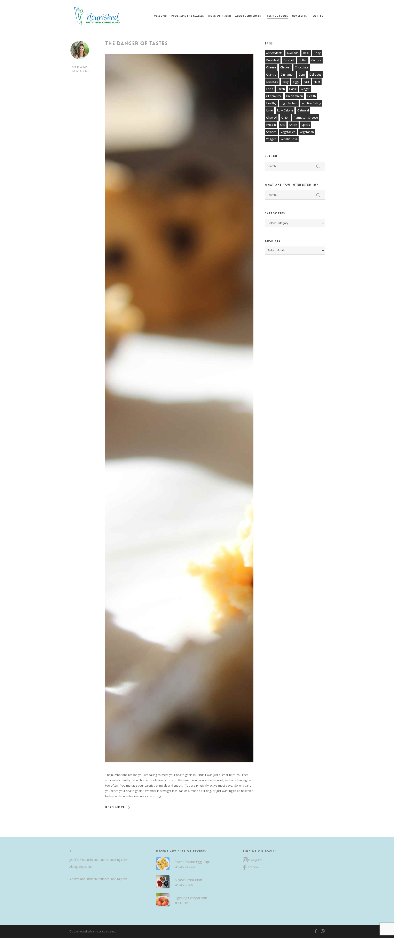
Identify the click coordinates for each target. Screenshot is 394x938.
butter (303, 60)
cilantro (271, 74)
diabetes (272, 82)
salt (282, 125)
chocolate (301, 67)
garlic (293, 89)
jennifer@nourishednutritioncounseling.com (98, 860)
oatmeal (303, 110)
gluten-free (274, 96)
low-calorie (285, 110)
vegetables (288, 132)
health (311, 96)
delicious (315, 74)
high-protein (289, 103)
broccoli (288, 60)
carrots (316, 60)
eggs (296, 82)
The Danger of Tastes (136, 43)
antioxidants (274, 53)
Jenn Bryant (78, 66)
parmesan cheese (306, 117)
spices (305, 125)
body (317, 53)
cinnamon (287, 74)
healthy (271, 103)
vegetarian (307, 132)
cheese (271, 67)
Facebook (252, 867)
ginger (305, 89)
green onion (294, 96)
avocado (293, 53)
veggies (271, 139)
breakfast (272, 60)
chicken (285, 67)
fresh (281, 89)
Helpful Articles (79, 71)
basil (306, 53)
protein (271, 125)
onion (285, 117)
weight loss (289, 139)
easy (285, 82)
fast (306, 82)
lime (269, 110)
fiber (317, 82)
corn (302, 74)
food (269, 89)
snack (293, 125)
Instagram (255, 860)
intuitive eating (311, 103)
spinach (271, 132)
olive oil (271, 117)
